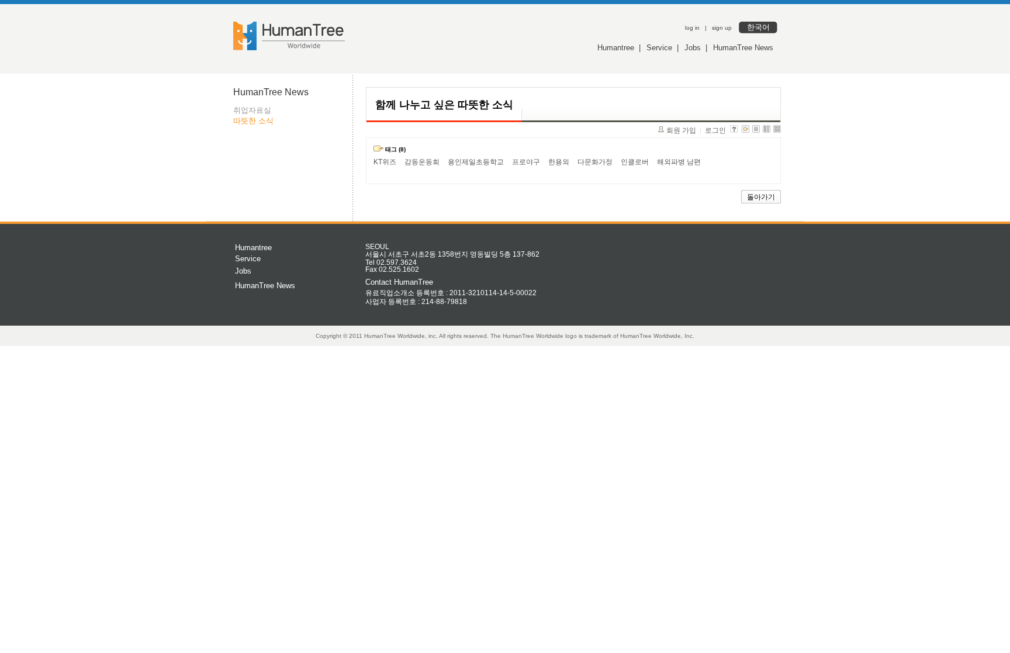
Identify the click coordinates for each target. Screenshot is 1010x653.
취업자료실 (252, 110)
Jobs (692, 47)
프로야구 (526, 162)
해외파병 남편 (679, 162)
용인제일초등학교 (476, 162)
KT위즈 (384, 162)
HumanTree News (743, 47)
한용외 (558, 162)
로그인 (715, 130)
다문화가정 (595, 162)
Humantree (615, 47)
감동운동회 (422, 162)
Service (659, 47)
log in (692, 28)
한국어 (758, 27)
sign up (722, 28)
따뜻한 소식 (253, 120)
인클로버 (635, 162)
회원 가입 (681, 130)
